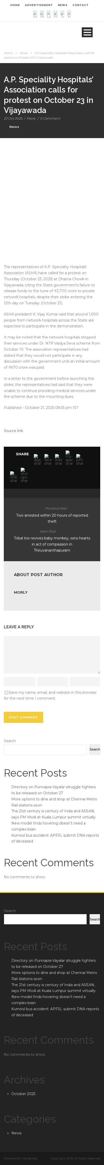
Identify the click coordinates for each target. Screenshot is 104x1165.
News (24, 53)
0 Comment (50, 118)
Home (8, 53)
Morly (31, 118)
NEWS (62, 5)
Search (10, 741)
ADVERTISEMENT (39, 5)
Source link (13, 430)
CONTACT (80, 5)
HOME (15, 5)
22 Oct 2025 (13, 118)
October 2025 (23, 1094)
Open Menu (87, 32)
